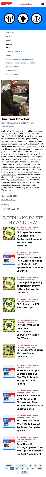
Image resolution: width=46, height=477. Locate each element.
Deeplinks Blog (23, 227)
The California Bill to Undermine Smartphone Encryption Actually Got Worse (28, 331)
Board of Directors (14, 51)
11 (40, 465)
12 (6, 469)
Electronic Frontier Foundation (7, 3)
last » (24, 472)
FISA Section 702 (17, 180)
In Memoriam (11, 70)
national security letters (32, 159)
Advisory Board (12, 67)
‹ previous (21, 465)
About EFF (10, 32)
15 (22, 469)
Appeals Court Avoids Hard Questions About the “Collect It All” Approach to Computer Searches (30, 264)
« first (9, 465)
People (9, 44)
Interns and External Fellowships (20, 59)
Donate (26, 3)
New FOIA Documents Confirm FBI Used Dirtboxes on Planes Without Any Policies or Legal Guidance (30, 402)
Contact (9, 36)
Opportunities (12, 74)
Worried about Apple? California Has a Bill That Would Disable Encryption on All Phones (29, 377)
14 (17, 469)
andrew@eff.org (8, 200)
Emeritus (9, 55)
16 (27, 469)
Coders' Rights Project (27, 146)
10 (35, 465)
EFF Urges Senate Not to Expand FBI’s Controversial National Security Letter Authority (29, 239)
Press (8, 40)
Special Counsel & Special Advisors (20, 63)
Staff (8, 48)
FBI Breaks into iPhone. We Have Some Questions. (30, 353)
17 (33, 469)
